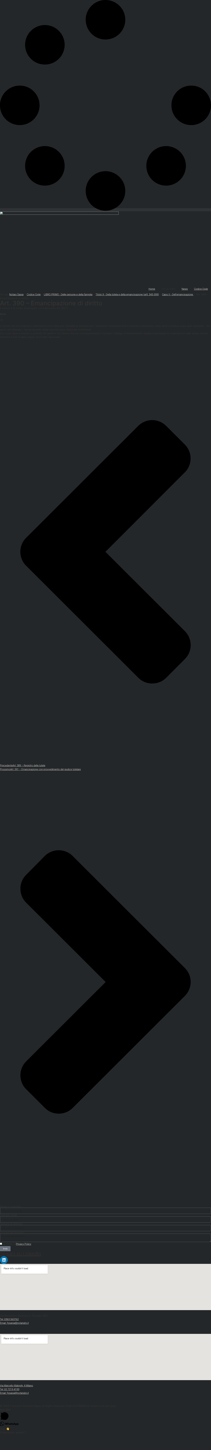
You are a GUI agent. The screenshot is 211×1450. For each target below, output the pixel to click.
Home (152, 288)
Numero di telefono (11, 1224)
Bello (113, 1406)
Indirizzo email (8, 1215)
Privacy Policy (23, 1244)
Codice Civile (201, 288)
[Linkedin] (4, 1260)
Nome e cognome (10, 1206)
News (185, 288)
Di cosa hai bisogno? (12, 1232)
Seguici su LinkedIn (20, 1254)
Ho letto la (17, 1244)
